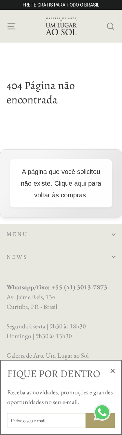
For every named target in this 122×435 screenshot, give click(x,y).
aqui (80, 183)
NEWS (17, 257)
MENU (17, 234)
